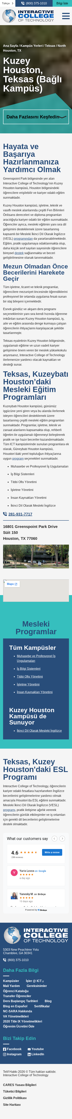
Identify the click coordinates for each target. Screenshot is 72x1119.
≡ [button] (65, 16)
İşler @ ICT (34, 981)
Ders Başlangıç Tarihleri (20, 1001)
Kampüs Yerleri (31, 45)
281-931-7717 (20, 514)
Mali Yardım (11, 986)
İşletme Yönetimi (28, 684)
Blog (48, 1001)
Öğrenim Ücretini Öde (18, 1026)
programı (9, 810)
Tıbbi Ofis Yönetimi (30, 676)
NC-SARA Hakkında (17, 1011)
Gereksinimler (37, 986)
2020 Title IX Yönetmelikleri (22, 1021)
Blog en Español (15, 1006)
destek (19, 253)
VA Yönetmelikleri (16, 1016)
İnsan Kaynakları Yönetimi (35, 692)
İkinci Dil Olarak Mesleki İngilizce (39, 730)
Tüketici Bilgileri (14, 1091)
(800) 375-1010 (36, 3)
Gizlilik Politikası (14, 1098)
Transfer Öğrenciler (17, 996)
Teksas (50, 45)
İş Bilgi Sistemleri (29, 668)
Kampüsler (11, 981)
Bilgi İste (62, 3)
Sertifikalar (42, 1006)
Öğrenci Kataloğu (16, 991)
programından (23, 238)
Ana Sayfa (10, 45)
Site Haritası (12, 1104)
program (18, 458)
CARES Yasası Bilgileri (19, 1085)
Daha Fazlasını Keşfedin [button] (33, 116)
